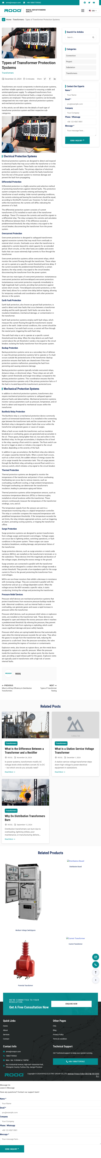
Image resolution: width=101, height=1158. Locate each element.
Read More (9, 772)
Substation (70, 67)
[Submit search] (93, 37)
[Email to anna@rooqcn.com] (95, 957)
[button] (45, 79)
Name (68, 90)
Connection (71, 56)
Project (69, 61)
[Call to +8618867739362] (95, 964)
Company (69, 108)
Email (68, 99)
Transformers (18, 19)
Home (8, 19)
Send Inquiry (76, 140)
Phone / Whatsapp (72, 117)
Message (69, 126)
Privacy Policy (79, 1074)
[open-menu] (83, 10)
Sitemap (70, 1074)
